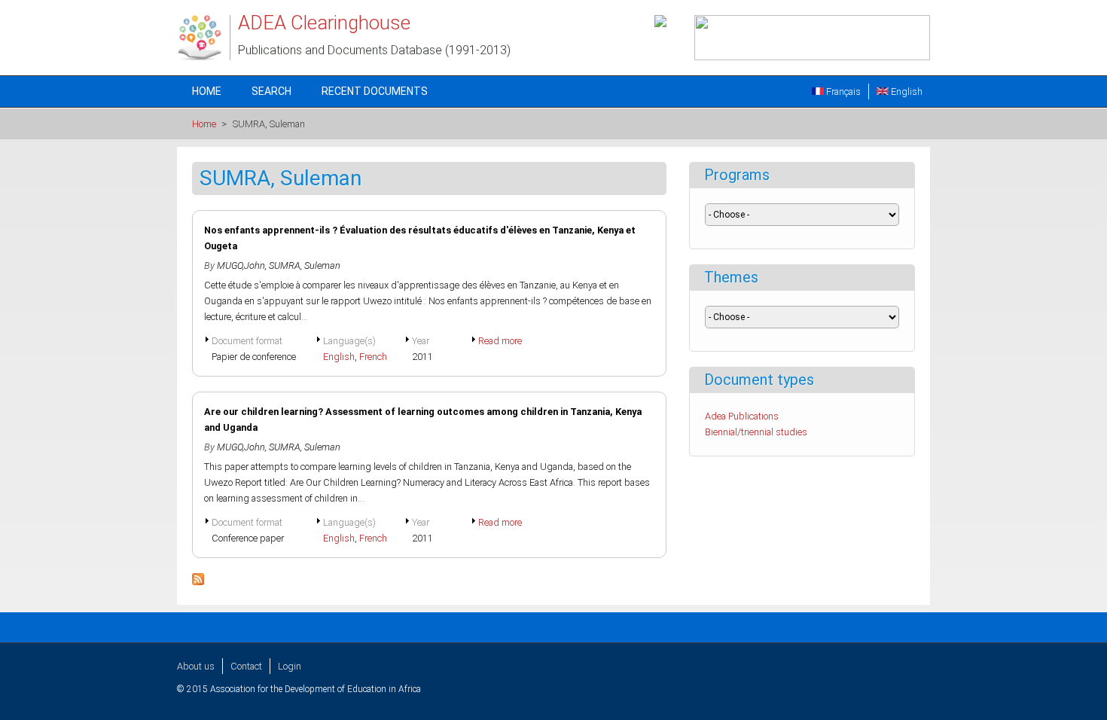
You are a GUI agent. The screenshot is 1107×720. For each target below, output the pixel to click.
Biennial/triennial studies (756, 432)
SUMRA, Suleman (304, 265)
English (905, 91)
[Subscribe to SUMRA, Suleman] (198, 581)
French (373, 356)
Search (271, 91)
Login (289, 666)
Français (842, 91)
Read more (500, 340)
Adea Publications (742, 416)
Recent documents (375, 91)
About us (196, 666)
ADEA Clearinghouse (324, 22)
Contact (246, 666)
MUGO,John (241, 265)
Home (206, 91)
